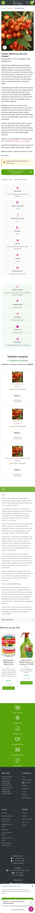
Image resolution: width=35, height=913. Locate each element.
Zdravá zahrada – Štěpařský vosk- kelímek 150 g (8, 662)
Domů (3, 8)
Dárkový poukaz (26, 798)
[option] (16, 49)
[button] (32, 886)
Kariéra (24, 792)
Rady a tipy (25, 822)
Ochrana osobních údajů (17, 909)
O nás (23, 777)
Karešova (27, 141)
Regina (18, 141)
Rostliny (9, 8)
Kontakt (24, 813)
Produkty (4, 813)
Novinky (24, 825)
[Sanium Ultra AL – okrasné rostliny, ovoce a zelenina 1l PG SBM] (26, 645)
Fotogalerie (25, 789)
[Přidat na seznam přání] (13, 634)
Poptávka (24, 786)
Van (22, 141)
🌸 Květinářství (26, 783)
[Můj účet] (27, 2)
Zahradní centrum (27, 780)
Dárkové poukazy (27, 819)
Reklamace (5, 829)
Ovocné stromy (19, 8)
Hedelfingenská (10, 141)
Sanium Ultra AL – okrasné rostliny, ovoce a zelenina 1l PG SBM (26, 662)
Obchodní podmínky (7, 816)
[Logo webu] (17, 3)
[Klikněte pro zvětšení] (5, 48)
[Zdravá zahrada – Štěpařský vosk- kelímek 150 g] (8, 645)
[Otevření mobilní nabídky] (3, 2)
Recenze (24, 795)
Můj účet (24, 816)
